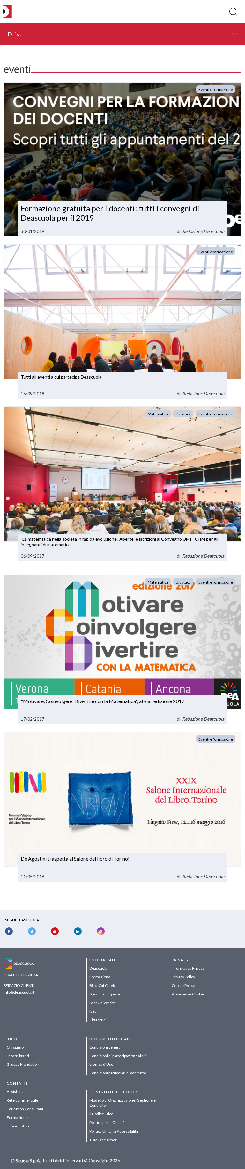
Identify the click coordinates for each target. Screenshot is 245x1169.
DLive (15, 34)
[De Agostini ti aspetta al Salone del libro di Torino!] (122, 807)
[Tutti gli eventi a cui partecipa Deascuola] (122, 321)
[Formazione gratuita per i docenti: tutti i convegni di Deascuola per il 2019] (122, 159)
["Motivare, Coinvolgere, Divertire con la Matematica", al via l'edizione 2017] (122, 649)
